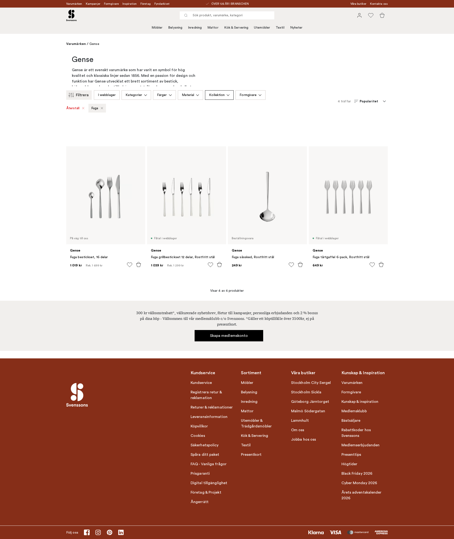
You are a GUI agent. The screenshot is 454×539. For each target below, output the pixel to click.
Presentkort (251, 454)
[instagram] (98, 532)
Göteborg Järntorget (310, 402)
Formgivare (111, 3)
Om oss (297, 430)
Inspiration (129, 3)
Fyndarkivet (162, 3)
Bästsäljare (351, 420)
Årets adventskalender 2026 (361, 495)
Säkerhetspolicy (205, 445)
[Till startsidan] (71, 15)
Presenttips (351, 454)
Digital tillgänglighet (209, 483)
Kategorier (134, 95)
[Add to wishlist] (129, 265)
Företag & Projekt (206, 492)
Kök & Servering (236, 27)
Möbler (157, 27)
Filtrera (82, 95)
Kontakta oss (379, 3)
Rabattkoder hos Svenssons (356, 433)
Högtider (349, 464)
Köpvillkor (199, 426)
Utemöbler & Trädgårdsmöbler (256, 423)
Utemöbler (262, 27)
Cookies (198, 436)
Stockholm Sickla (306, 392)
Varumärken (74, 3)
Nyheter (296, 27)
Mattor (212, 27)
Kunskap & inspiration (360, 402)
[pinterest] (109, 532)
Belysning (175, 27)
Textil (280, 27)
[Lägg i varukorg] (138, 264)
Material (188, 95)
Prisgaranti (200, 473)
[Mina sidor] (359, 15)
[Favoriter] (370, 15)
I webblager (107, 95)
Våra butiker (358, 3)
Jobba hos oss (303, 439)
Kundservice (201, 383)
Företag (145, 3)
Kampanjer (93, 3)
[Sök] (186, 15)
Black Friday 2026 (357, 473)
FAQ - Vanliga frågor (209, 464)
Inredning (195, 27)
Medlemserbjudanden (360, 445)
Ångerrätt (200, 502)
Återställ (72, 108)
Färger (162, 95)
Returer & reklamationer (212, 407)
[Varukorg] (382, 15)
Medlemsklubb (354, 411)
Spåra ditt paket (205, 454)
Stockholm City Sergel (311, 383)
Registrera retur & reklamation (206, 395)
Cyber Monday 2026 (359, 483)
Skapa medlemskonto (229, 336)
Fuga (94, 108)
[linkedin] (121, 532)
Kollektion (217, 95)
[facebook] (87, 532)
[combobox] (227, 15)
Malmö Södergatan (308, 411)
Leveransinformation (209, 417)
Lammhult (300, 420)
